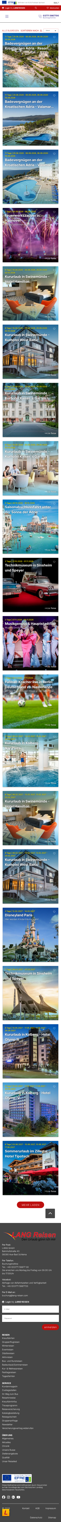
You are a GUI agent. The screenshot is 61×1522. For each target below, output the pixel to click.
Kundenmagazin (9, 1386)
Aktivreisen (7, 1357)
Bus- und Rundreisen (12, 1361)
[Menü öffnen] (7, 16)
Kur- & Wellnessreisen (12, 1368)
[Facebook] (3, 1497)
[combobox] (51, 30)
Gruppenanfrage (10, 1420)
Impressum (50, 1508)
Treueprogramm (9, 1405)
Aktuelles (6, 1442)
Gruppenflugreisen (11, 1341)
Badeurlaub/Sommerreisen (15, 1364)
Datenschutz (36, 1517)
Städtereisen (8, 1353)
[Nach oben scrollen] (50, 1213)
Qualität (6, 1457)
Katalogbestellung (10, 1413)
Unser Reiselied (9, 1461)
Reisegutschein (9, 1416)
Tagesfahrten (8, 1376)
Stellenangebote (10, 1453)
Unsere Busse (8, 1449)
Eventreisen (7, 1349)
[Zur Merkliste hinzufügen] (54, 37)
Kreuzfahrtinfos (9, 1401)
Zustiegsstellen (9, 1390)
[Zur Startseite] (30, 1237)
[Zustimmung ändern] (5, 1512)
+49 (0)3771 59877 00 (18, 1267)
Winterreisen (8, 1345)
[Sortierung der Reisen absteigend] (41, 30)
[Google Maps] (13, 1497)
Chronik (5, 1446)
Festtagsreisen (9, 1372)
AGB (37, 1508)
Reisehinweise (9, 1397)
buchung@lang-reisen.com (15, 1295)
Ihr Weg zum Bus (10, 1394)
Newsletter (7, 1424)
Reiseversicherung (11, 1409)
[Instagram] (8, 1497)
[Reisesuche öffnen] (36, 8)
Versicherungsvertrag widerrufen (17, 1428)
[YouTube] (18, 1497)
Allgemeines (7, 1438)
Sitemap (52, 1517)
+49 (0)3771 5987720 (17, 1286)
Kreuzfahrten (8, 1338)
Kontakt (25, 1508)
